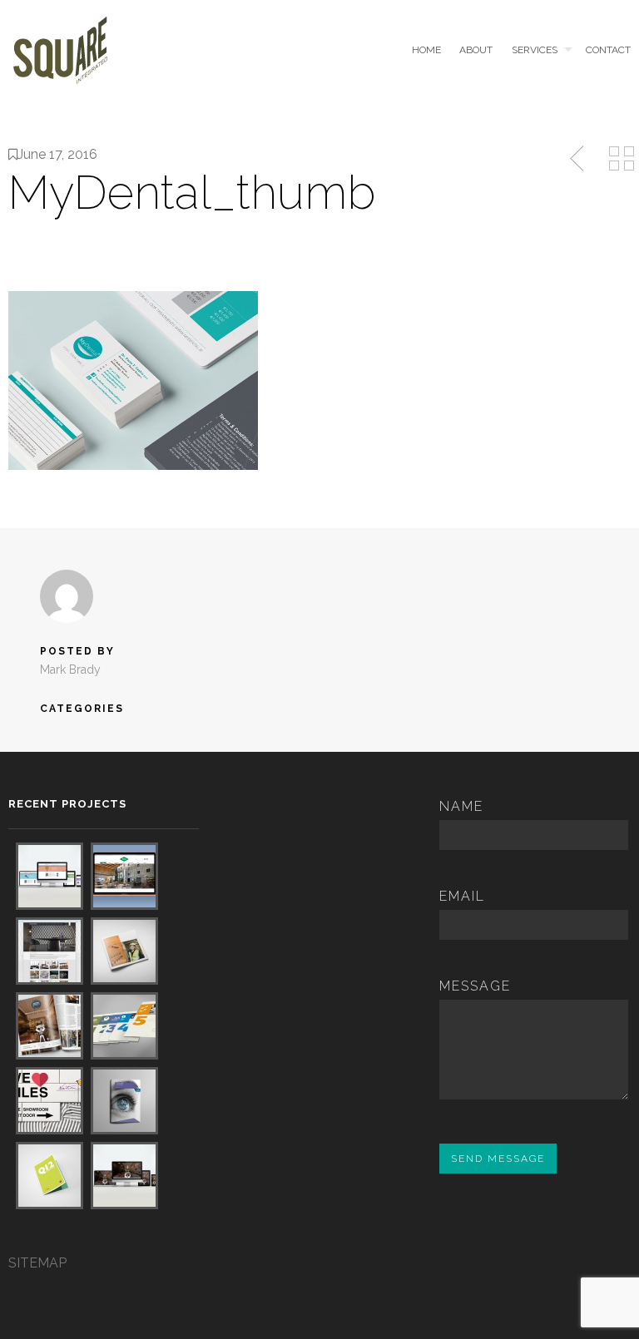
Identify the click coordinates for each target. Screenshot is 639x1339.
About (476, 50)
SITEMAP (37, 1263)
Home (426, 50)
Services (534, 50)
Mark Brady (70, 669)
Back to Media (621, 158)
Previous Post (578, 158)
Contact (608, 50)
